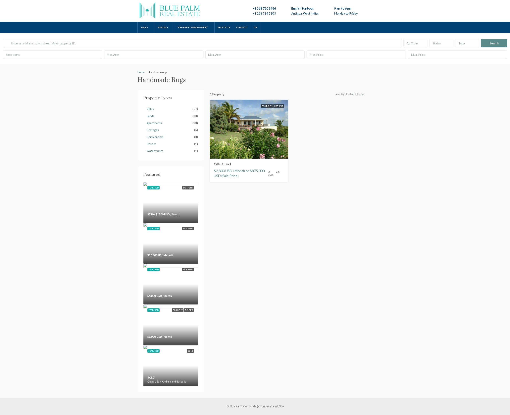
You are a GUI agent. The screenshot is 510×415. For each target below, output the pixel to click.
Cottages (152, 130)
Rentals (163, 27)
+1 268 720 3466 (264, 8)
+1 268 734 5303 (264, 13)
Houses (151, 144)
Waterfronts (154, 151)
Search (494, 43)
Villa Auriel (222, 164)
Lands (150, 116)
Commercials (154, 137)
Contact (242, 27)
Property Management (193, 27)
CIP (256, 27)
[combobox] (415, 43)
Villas (150, 109)
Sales (144, 27)
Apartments (154, 123)
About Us (224, 27)
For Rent (267, 106)
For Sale (278, 106)
